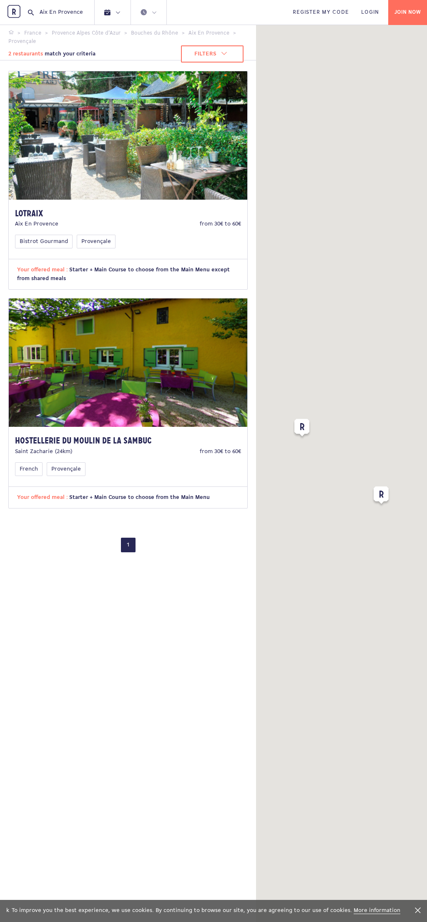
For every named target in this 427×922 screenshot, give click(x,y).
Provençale (96, 241)
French (29, 469)
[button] (301, 429)
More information (377, 910)
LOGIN (370, 12)
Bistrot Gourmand (44, 241)
